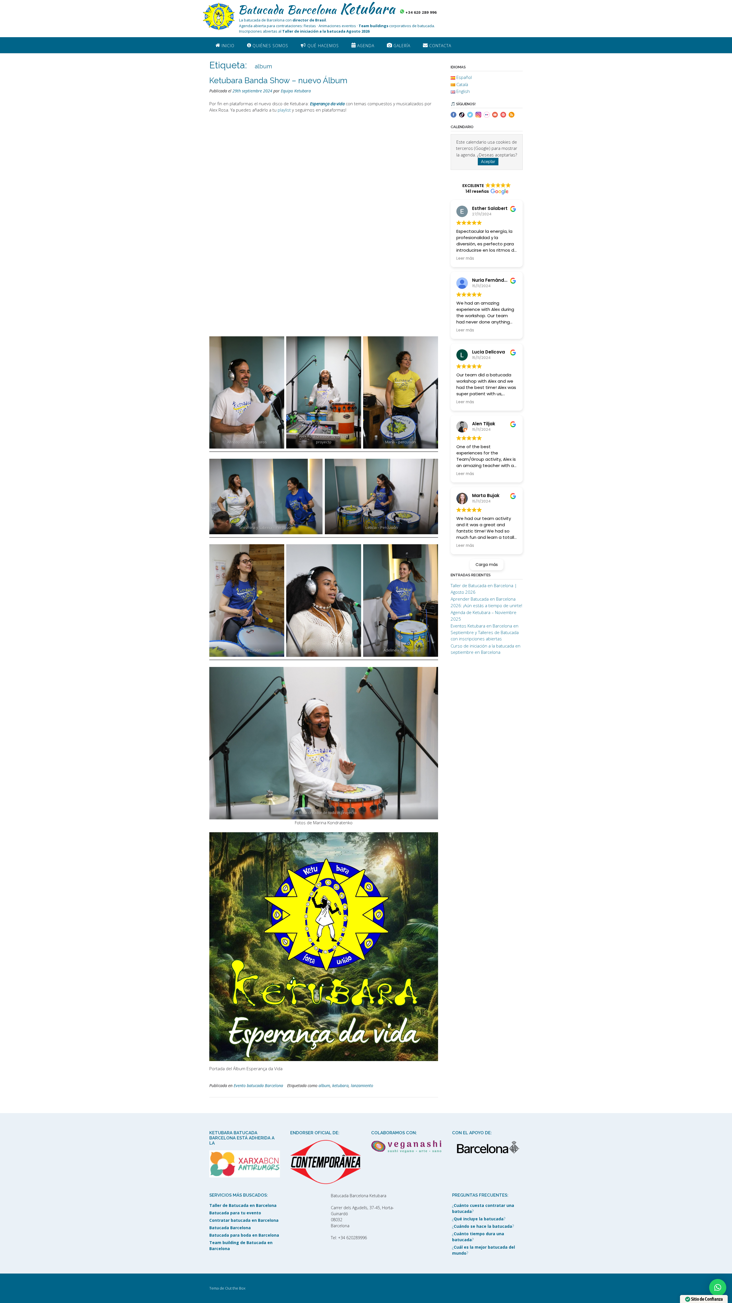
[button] (717, 1287)
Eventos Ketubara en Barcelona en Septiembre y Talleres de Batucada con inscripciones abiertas (485, 632)
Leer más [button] (465, 258)
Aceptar (488, 161)
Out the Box (235, 1288)
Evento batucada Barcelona (258, 1085)
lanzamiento (362, 1085)
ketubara (340, 1085)
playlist (284, 110)
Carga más (487, 564)
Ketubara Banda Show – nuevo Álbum (278, 80)
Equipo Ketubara (296, 91)
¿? (483, 1208)
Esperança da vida (327, 103)
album (324, 1085)
